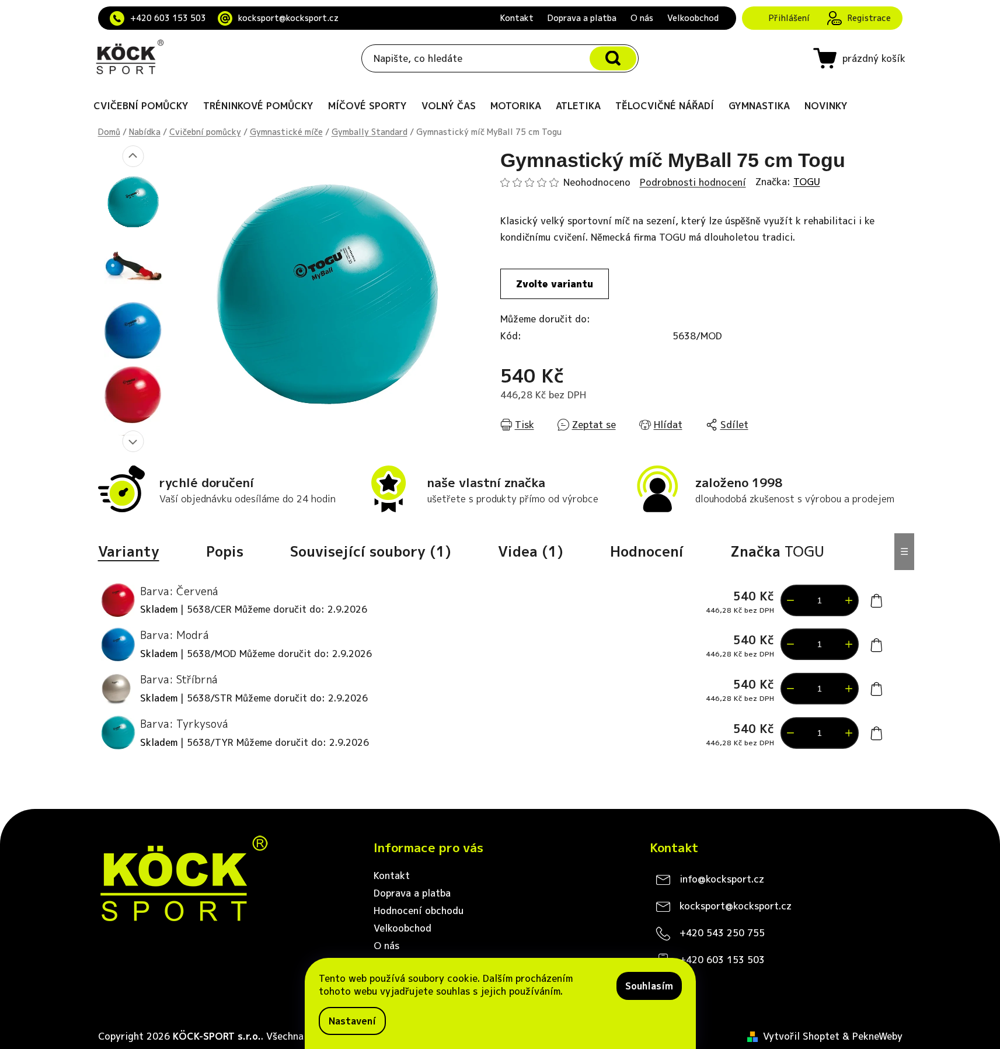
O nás (641, 17)
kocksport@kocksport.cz (288, 17)
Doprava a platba (582, 17)
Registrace (869, 17)
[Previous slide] (133, 156)
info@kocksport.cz (722, 879)
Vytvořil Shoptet (801, 1036)
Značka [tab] (777, 551)
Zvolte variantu (554, 283)
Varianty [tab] (128, 551)
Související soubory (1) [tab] (370, 551)
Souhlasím (649, 985)
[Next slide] (133, 441)
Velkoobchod (693, 17)
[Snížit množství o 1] (790, 600)
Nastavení (352, 1021)
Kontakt (517, 17)
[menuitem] (141, 106)
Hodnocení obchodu (419, 910)
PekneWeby (877, 1036)
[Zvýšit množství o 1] (849, 600)
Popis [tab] (224, 551)
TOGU (806, 181)
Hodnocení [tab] (647, 551)
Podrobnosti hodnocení (693, 182)
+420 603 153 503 (168, 17)
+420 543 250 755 (722, 932)
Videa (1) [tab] (530, 551)
